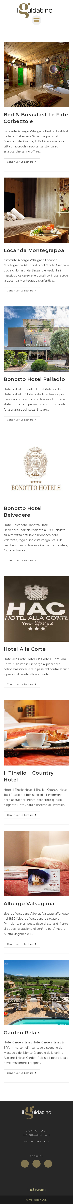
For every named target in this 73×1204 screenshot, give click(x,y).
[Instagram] (48, 1164)
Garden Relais (22, 1033)
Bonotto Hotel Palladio (34, 379)
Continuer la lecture (23, 160)
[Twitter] (36, 1164)
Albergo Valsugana (29, 903)
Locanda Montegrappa (34, 250)
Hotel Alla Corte (25, 649)
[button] (36, 20)
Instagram (36, 1189)
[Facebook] (25, 1164)
